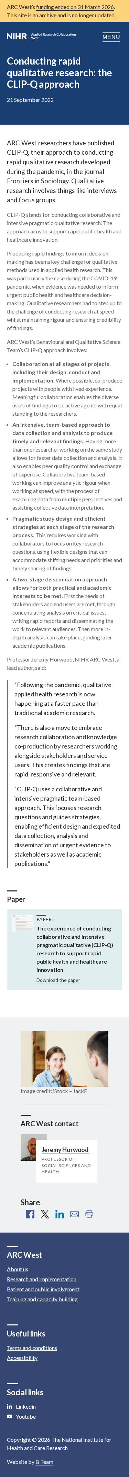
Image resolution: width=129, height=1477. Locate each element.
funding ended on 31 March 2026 (75, 6)
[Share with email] (74, 1214)
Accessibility (22, 1357)
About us (17, 1269)
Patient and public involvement (43, 1289)
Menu (112, 37)
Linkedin (25, 1406)
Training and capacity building (42, 1299)
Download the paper (58, 980)
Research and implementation (41, 1279)
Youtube (25, 1416)
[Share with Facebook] (30, 1214)
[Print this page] (89, 1214)
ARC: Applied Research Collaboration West (41, 37)
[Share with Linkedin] (59, 1214)
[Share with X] (45, 1214)
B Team (44, 1461)
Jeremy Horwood (65, 1149)
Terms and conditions (32, 1347)
